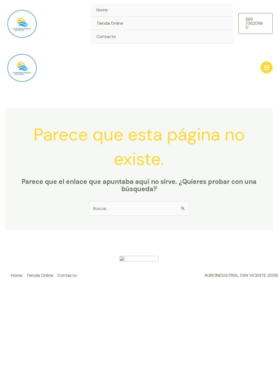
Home (102, 10)
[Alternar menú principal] (267, 67)
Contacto (106, 36)
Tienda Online (109, 23)
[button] (255, 23)
